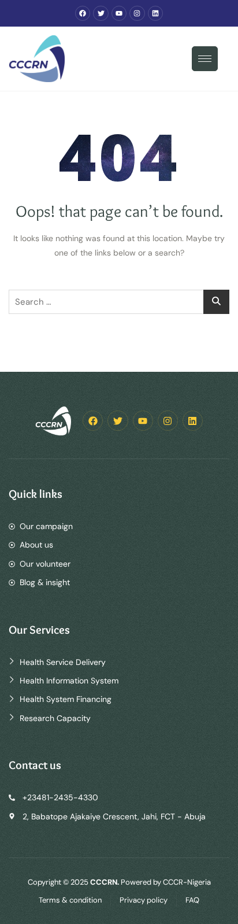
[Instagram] (136, 13)
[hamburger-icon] (205, 58)
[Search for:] (119, 302)
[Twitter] (100, 13)
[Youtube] (119, 13)
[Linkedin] (155, 13)
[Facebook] (82, 13)
